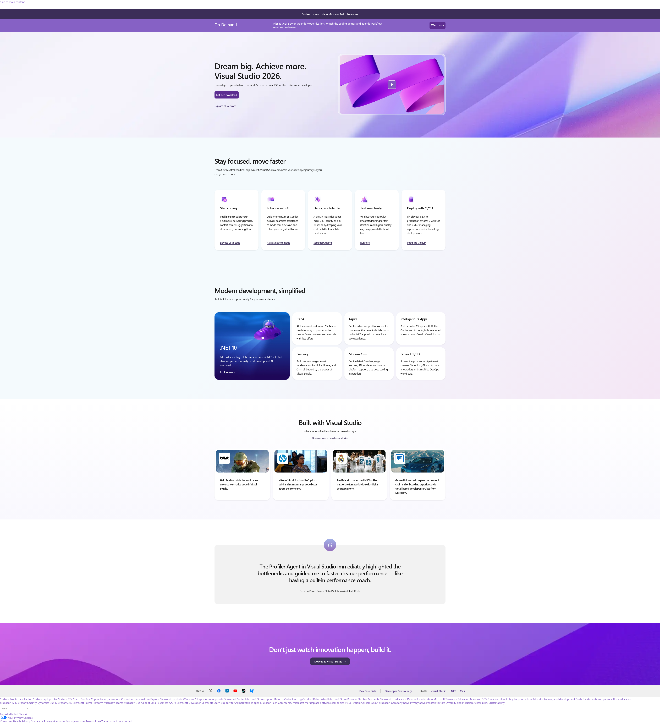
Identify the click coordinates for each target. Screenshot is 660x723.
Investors (439, 702)
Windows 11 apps (193, 699)
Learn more (352, 14)
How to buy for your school (516, 699)
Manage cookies (75, 721)
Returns (279, 699)
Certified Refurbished (315, 699)
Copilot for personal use (135, 699)
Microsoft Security (26, 702)
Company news (400, 702)
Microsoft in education (393, 699)
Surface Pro (7, 699)
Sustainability (497, 702)
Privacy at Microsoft (422, 702)
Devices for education (420, 699)
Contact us (37, 721)
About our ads (124, 721)
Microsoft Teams (113, 702)
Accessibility (481, 702)
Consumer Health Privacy (15, 721)
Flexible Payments (368, 699)
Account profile (214, 699)
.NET (453, 691)
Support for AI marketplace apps (240, 702)
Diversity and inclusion (459, 702)
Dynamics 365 (45, 702)
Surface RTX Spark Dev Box (74, 699)
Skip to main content (12, 2)
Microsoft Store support (259, 699)
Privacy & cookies (54, 721)
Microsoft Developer (189, 702)
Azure (172, 702)
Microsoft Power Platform (88, 702)
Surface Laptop (23, 699)
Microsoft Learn (210, 702)
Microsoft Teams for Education (451, 699)
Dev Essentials (367, 691)
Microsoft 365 (63, 702)
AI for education (622, 699)
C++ (462, 691)
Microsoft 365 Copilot (137, 702)
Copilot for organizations (105, 699)
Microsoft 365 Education (484, 699)
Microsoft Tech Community (276, 702)
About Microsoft (380, 702)
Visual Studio (438, 691)
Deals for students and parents (594, 699)
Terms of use (93, 721)
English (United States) (13, 714)
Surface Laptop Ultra (45, 699)
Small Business (159, 702)
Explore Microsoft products (166, 699)
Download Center (234, 699)
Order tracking (293, 699)
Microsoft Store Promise (342, 699)
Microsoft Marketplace (306, 702)
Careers (365, 702)
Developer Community (398, 691)
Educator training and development (554, 699)
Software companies (332, 702)
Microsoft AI (7, 702)
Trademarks (108, 721)
